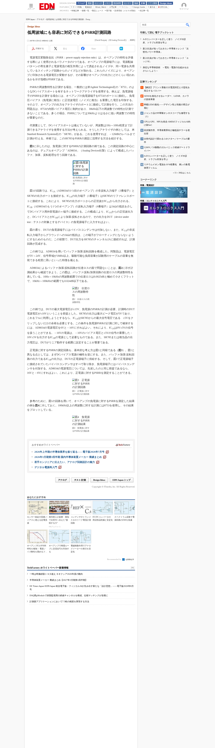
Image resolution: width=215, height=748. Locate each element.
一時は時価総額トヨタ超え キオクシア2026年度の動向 (56, 574)
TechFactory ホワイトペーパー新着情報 (48, 567)
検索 (187, 24)
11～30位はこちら (183, 173)
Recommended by (114, 559)
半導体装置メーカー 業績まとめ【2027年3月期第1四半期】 (58, 580)
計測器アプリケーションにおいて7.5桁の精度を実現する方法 (59, 601)
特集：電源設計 (147, 185)
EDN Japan (30, 19)
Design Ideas (99, 480)
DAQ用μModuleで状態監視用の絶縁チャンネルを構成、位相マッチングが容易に (69, 595)
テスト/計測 (80, 480)
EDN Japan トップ (122, 480)
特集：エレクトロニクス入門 (153, 201)
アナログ (40, 19)
